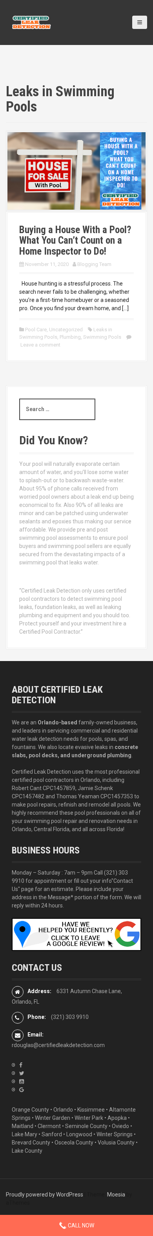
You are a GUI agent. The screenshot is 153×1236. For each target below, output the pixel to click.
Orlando (63, 1110)
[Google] (21, 1090)
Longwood (79, 1134)
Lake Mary (24, 1134)
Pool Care (36, 329)
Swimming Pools (102, 337)
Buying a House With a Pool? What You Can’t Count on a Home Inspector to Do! (75, 240)
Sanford (52, 1134)
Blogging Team (94, 264)
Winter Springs (115, 1134)
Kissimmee (91, 1110)
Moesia (116, 1194)
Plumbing (70, 337)
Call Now (80, 1225)
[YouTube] (21, 1081)
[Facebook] (20, 1065)
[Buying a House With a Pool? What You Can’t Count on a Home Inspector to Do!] (76, 170)
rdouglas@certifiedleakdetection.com (58, 1045)
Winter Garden (52, 1118)
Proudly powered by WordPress (44, 1194)
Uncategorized (66, 329)
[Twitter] (21, 1073)
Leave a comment (40, 345)
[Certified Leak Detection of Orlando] (31, 22)
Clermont (49, 1126)
